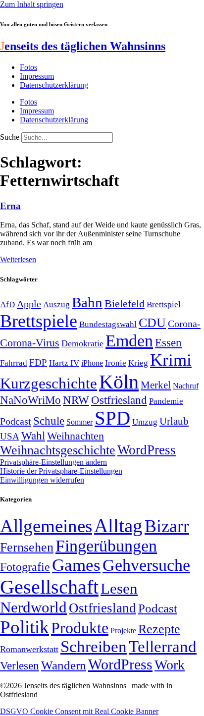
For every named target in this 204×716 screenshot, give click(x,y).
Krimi (171, 360)
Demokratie (82, 343)
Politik (24, 627)
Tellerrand (163, 647)
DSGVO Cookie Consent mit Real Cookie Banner (79, 711)
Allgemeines (46, 526)
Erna (10, 206)
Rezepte (159, 629)
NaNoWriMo (30, 400)
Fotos (28, 67)
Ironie (115, 363)
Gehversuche (146, 565)
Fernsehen (26, 547)
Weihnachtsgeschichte (57, 450)
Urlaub (174, 421)
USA (9, 436)
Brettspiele (38, 321)
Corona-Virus (29, 342)
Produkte (79, 628)
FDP (38, 362)
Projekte (123, 630)
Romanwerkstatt (29, 649)
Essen (168, 342)
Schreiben (93, 647)
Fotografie (25, 566)
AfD (7, 304)
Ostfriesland (119, 399)
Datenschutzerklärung (54, 85)
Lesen (119, 588)
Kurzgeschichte (48, 383)
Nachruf (186, 386)
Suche (9, 137)
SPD (112, 418)
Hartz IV (64, 363)
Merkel (156, 385)
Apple (29, 303)
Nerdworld (33, 607)
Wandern (63, 665)
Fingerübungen (106, 546)
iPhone (92, 363)
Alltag (118, 525)
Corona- (184, 323)
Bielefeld (124, 303)
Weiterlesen (18, 259)
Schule (48, 420)
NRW (76, 399)
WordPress (146, 449)
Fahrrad (13, 363)
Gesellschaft (49, 587)
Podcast (15, 421)
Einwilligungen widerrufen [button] (42, 480)
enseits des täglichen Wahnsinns (82, 46)
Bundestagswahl (108, 324)
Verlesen (19, 665)
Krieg (138, 363)
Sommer (79, 422)
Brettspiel (164, 304)
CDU (152, 323)
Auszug (56, 304)
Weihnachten (75, 436)
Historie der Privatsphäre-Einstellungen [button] (61, 471)
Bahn (87, 302)
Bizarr (167, 526)
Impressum (37, 76)
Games (76, 565)
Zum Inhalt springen (31, 4)
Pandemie (166, 401)
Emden (129, 340)
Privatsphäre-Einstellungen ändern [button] (53, 462)
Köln (119, 382)
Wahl (33, 435)
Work (169, 664)
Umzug (144, 422)
